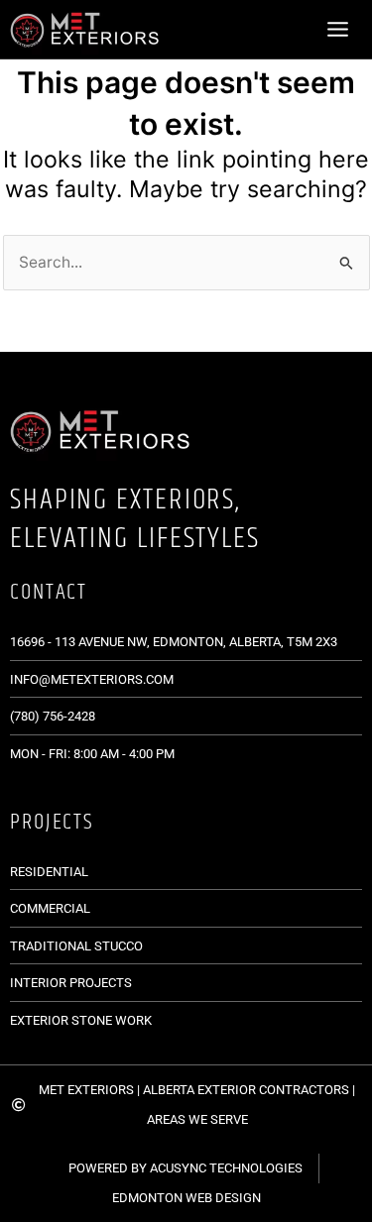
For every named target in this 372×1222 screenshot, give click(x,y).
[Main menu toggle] (338, 29)
